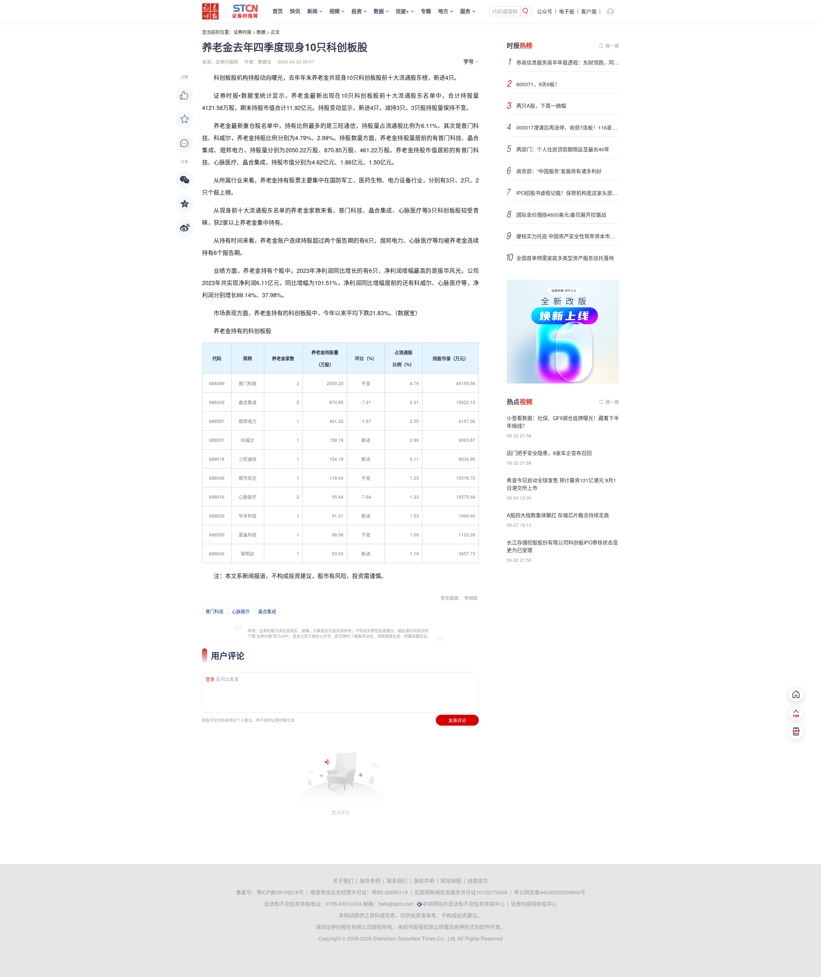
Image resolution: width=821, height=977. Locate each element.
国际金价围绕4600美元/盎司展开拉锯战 (561, 214)
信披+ (402, 11)
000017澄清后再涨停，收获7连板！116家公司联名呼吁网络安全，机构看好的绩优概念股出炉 (567, 127)
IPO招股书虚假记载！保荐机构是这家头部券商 (567, 193)
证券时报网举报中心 (534, 903)
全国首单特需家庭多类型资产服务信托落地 (565, 258)
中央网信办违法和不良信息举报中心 (463, 903)
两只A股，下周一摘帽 (541, 105)
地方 (443, 11)
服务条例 (370, 880)
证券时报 (242, 32)
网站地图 (451, 880)
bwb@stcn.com (395, 903)
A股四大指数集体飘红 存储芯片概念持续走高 (558, 515)
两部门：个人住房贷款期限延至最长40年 (562, 149)
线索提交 (478, 880)
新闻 (312, 11)
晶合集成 (267, 611)
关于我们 (343, 880)
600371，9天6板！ (538, 84)
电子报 (566, 11)
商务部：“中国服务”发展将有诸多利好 (559, 171)
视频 (334, 11)
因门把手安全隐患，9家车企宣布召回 (549, 453)
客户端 (589, 11)
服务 (465, 11)
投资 (356, 11)
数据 (379, 11)
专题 (426, 11)
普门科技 (215, 611)
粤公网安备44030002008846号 (549, 892)
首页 (278, 11)
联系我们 (397, 880)
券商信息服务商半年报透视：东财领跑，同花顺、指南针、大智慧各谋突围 (567, 62)
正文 (275, 32)
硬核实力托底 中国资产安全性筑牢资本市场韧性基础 (567, 236)
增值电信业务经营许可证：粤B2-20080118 (359, 892)
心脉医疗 (241, 611)
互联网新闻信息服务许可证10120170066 (461, 892)
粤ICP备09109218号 (280, 892)
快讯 (295, 11)
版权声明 (424, 880)
